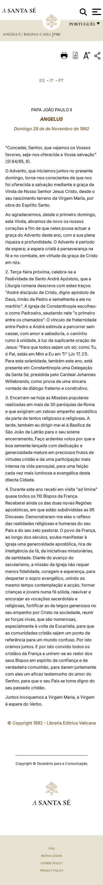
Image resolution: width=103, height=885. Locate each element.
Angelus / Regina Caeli (27, 34)
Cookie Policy (52, 863)
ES (42, 80)
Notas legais (51, 856)
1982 (56, 34)
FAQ (51, 848)
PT (61, 80)
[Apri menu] (96, 11)
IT (51, 80)
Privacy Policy (51, 870)
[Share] (98, 56)
